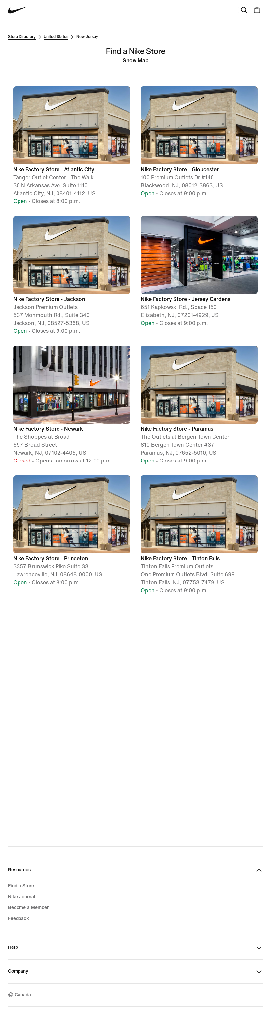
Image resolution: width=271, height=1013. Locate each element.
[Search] (244, 10)
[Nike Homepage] (17, 10)
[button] (72, 146)
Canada (23, 994)
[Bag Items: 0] (257, 10)
